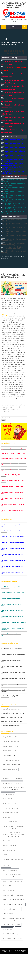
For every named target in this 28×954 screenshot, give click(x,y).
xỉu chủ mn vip (10, 409)
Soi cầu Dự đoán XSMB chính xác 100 (14, 875)
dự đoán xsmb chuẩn (9, 803)
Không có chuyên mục (9, 850)
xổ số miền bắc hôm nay (10, 934)
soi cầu (16, 334)
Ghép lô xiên (7, 841)
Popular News (16, 26)
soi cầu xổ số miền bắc (10, 890)
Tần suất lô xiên (8, 913)
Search (3, 420)
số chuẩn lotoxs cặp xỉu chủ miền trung (13, 322)
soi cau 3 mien (9, 336)
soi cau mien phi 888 (11, 381)
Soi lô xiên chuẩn (8, 895)
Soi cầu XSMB (7, 886)
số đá (22, 326)
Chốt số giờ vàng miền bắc (11, 741)
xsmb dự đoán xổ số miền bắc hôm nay (14, 919)
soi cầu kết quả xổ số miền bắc (12, 881)
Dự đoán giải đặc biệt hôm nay (12, 778)
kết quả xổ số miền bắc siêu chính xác (13, 860)
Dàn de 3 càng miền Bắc (10, 769)
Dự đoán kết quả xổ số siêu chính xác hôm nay (13, 788)
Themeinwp (20, 951)
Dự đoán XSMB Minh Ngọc (11, 813)
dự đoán (5, 774)
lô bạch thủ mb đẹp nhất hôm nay (11, 709)
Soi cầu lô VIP (9, 379)
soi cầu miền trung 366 (13, 385)
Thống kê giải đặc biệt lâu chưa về (13, 904)
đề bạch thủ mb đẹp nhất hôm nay (11, 721)
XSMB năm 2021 (8, 924)
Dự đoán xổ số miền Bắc (10, 822)
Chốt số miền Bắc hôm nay (11, 746)
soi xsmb (20, 895)
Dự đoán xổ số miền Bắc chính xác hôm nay (13, 827)
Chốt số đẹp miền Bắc (9, 750)
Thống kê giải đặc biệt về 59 (11, 909)
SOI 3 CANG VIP (12, 332)
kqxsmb (5, 855)
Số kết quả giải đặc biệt (17, 899)
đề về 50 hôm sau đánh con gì (12, 938)
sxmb (4, 899)
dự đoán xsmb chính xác (10, 808)
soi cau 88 (18, 336)
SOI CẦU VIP (8, 405)
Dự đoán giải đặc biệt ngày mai (12, 783)
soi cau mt (9, 401)
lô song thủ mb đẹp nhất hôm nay (11, 725)
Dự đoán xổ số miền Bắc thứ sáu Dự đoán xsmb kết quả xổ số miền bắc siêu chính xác (13, 834)
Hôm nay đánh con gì (9, 845)
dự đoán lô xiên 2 (8, 794)
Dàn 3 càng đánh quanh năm (12, 764)
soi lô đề (8, 407)
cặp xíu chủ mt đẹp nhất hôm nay (13, 276)
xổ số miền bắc (7, 929)
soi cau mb (6, 865)
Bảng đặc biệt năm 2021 (10, 737)
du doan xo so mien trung (11, 760)
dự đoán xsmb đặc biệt (10, 817)
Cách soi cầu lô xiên (9, 755)
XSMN (18, 924)
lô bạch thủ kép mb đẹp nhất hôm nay (12, 713)
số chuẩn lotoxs (11, 320)
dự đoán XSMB (7, 799)
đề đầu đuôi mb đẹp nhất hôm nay (11, 717)
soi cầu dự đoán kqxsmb (10, 870)
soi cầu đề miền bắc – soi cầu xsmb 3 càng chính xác (13, 5)
